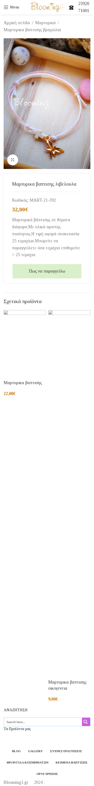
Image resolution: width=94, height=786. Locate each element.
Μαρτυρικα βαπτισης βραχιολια (32, 29)
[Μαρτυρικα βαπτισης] (25, 342)
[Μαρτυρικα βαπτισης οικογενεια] (69, 491)
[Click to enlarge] (12, 159)
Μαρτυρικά (45, 22)
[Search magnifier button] (86, 722)
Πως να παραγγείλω (47, 271)
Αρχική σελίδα (17, 22)
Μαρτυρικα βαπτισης (23, 382)
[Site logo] (47, 6)
